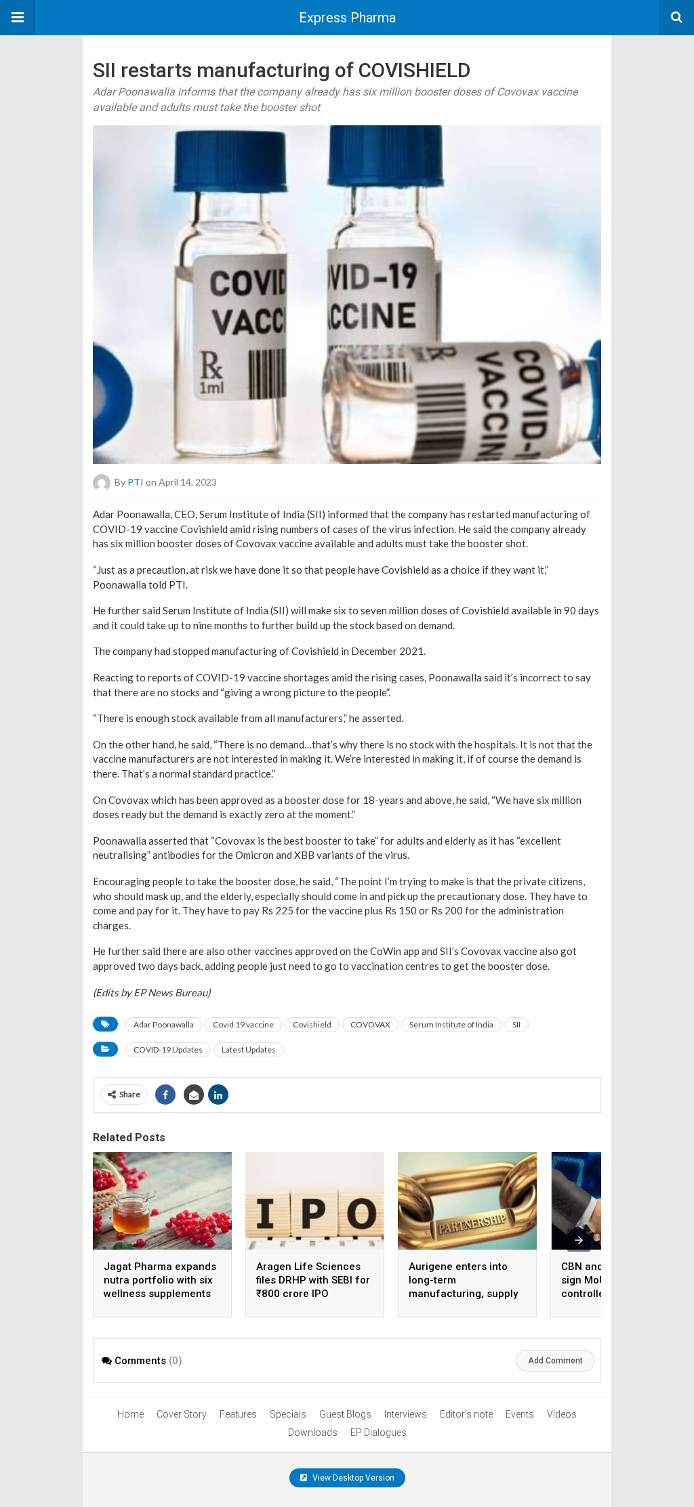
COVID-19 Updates (168, 1049)
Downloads (313, 1432)
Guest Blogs (345, 1414)
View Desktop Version (352, 1478)
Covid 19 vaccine (243, 1024)
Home (130, 1414)
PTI (135, 482)
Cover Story (182, 1414)
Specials (288, 1414)
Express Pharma (347, 17)
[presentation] (578, 1240)
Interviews (405, 1414)
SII (516, 1024)
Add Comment (555, 1360)
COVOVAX (370, 1024)
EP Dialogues (378, 1432)
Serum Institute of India (451, 1024)
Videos (562, 1414)
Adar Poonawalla (164, 1024)
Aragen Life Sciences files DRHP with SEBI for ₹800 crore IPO (313, 1280)
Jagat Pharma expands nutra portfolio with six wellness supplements (160, 1280)
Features (238, 1414)
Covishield (312, 1024)
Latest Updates (249, 1049)
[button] (17, 17)
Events (520, 1414)
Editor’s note (466, 1414)
